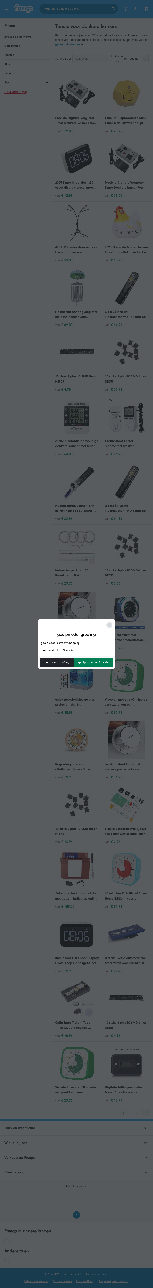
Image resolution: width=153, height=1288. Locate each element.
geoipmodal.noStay (57, 662)
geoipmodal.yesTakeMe (93, 662)
